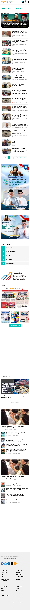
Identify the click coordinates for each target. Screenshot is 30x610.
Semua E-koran (15, 325)
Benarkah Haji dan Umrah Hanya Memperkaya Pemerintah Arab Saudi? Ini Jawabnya (19, 132)
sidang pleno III (10, 263)
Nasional (3, 407)
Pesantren (4, 458)
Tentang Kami (7, 604)
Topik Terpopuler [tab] (7, 244)
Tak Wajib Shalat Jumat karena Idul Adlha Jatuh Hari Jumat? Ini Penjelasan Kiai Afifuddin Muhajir (20, 107)
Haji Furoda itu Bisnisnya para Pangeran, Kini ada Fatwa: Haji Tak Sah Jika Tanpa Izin (19, 84)
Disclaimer (24, 604)
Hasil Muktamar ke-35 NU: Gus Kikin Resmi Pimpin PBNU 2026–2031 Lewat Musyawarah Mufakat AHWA (16, 439)
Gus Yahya (9, 259)
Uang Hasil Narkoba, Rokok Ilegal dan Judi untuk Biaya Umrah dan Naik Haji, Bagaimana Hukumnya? (20, 124)
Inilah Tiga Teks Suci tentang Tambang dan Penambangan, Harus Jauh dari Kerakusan (19, 68)
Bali (2, 588)
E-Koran (3, 285)
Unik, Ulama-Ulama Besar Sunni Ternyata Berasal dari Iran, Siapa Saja (19, 59)
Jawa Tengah (19, 586)
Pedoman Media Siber (15, 604)
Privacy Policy (8, 606)
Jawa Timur (4, 570)
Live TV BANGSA (20, 576)
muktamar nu (9, 247)
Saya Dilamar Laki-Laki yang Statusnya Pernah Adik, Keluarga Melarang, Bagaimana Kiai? (19, 150)
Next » (24, 157)
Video (2, 576)
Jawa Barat (19, 570)
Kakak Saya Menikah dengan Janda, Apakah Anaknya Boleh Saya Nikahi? (19, 141)
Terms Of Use (15, 606)
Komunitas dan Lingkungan (5, 580)
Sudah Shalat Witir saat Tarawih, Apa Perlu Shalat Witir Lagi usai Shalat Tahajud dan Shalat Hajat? (20, 32)
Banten (18, 572)
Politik (2, 590)
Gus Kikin (8, 255)
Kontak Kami (22, 606)
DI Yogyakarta (4, 586)
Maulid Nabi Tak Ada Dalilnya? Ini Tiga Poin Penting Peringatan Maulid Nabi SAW (19, 50)
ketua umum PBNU (11, 251)
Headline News (5, 595)
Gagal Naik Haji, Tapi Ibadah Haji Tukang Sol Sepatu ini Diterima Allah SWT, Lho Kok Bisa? (19, 100)
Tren (2, 574)
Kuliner (3, 593)
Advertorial (19, 574)
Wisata (18, 593)
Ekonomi (18, 590)
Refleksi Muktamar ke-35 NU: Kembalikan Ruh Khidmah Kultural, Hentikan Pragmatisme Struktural (16, 450)
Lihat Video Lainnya (15, 402)
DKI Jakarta (4, 572)
